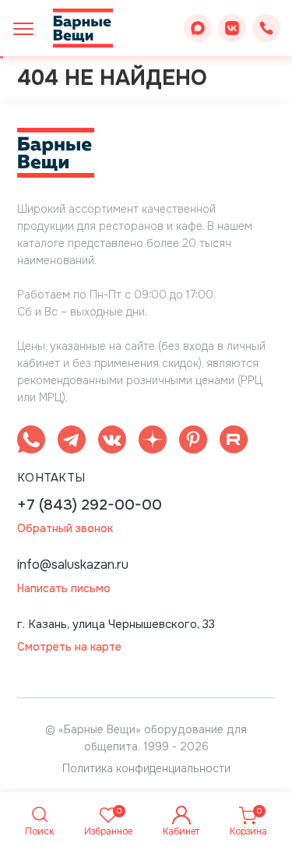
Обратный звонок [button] (65, 528)
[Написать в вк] (112, 442)
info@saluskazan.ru (72, 564)
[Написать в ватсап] (31, 442)
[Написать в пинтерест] (193, 442)
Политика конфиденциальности (146, 768)
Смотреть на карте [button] (69, 647)
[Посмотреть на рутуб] (234, 442)
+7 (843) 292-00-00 (89, 505)
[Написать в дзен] (153, 442)
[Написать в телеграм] (72, 442)
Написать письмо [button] (64, 588)
